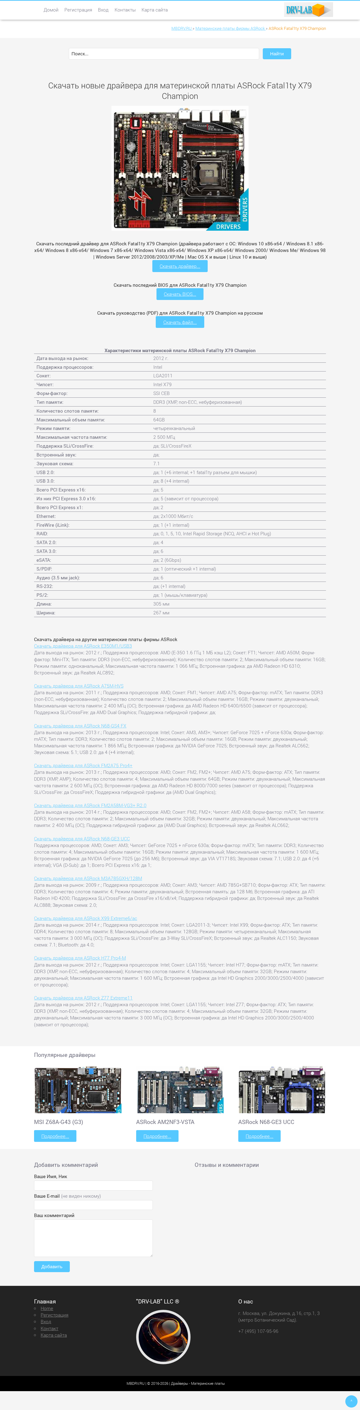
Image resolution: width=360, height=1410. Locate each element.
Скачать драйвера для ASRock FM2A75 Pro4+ (83, 765)
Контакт (49, 1328)
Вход (103, 10)
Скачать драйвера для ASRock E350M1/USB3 (83, 646)
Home (47, 1308)
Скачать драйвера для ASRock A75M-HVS (78, 686)
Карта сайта (155, 10)
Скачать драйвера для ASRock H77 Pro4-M (80, 958)
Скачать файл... (180, 322)
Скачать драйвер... (180, 266)
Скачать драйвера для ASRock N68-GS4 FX (80, 726)
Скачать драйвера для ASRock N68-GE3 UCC (82, 839)
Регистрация (78, 10)
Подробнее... (55, 1136)
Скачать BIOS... (180, 294)
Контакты (125, 10)
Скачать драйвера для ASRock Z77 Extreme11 (83, 998)
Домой (51, 10)
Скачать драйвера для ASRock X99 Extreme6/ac (85, 918)
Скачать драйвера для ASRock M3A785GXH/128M (88, 878)
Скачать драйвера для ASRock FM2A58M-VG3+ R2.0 (90, 805)
